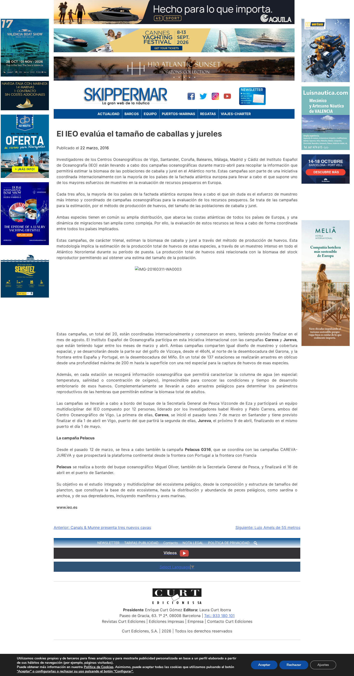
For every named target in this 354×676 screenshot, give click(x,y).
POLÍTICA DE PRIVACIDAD (228, 543)
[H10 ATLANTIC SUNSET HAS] (174, 79)
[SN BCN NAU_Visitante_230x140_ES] (326, 182)
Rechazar (294, 665)
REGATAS (208, 114)
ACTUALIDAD (108, 114)
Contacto (170, 543)
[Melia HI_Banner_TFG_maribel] (326, 344)
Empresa (195, 621)
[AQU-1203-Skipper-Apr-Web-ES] (174, 22)
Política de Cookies (98, 667)
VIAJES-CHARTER (236, 114)
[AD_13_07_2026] (25, 176)
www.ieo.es (67, 507)
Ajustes (323, 665)
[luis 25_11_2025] (326, 148)
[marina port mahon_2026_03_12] (326, 214)
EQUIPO (150, 114)
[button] (255, 543)
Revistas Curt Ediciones (123, 621)
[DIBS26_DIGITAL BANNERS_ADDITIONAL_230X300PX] (25, 243)
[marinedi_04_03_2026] (25, 108)
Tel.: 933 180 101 (219, 615)
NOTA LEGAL (193, 543)
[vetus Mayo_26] (326, 80)
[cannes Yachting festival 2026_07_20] (174, 50)
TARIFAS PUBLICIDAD (141, 543)
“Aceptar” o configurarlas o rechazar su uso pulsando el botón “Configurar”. (75, 671)
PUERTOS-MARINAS (178, 114)
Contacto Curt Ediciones (229, 621)
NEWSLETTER (108, 543)
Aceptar (264, 665)
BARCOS (132, 114)
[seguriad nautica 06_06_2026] (25, 296)
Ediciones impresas (166, 621)
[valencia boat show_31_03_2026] (25, 75)
